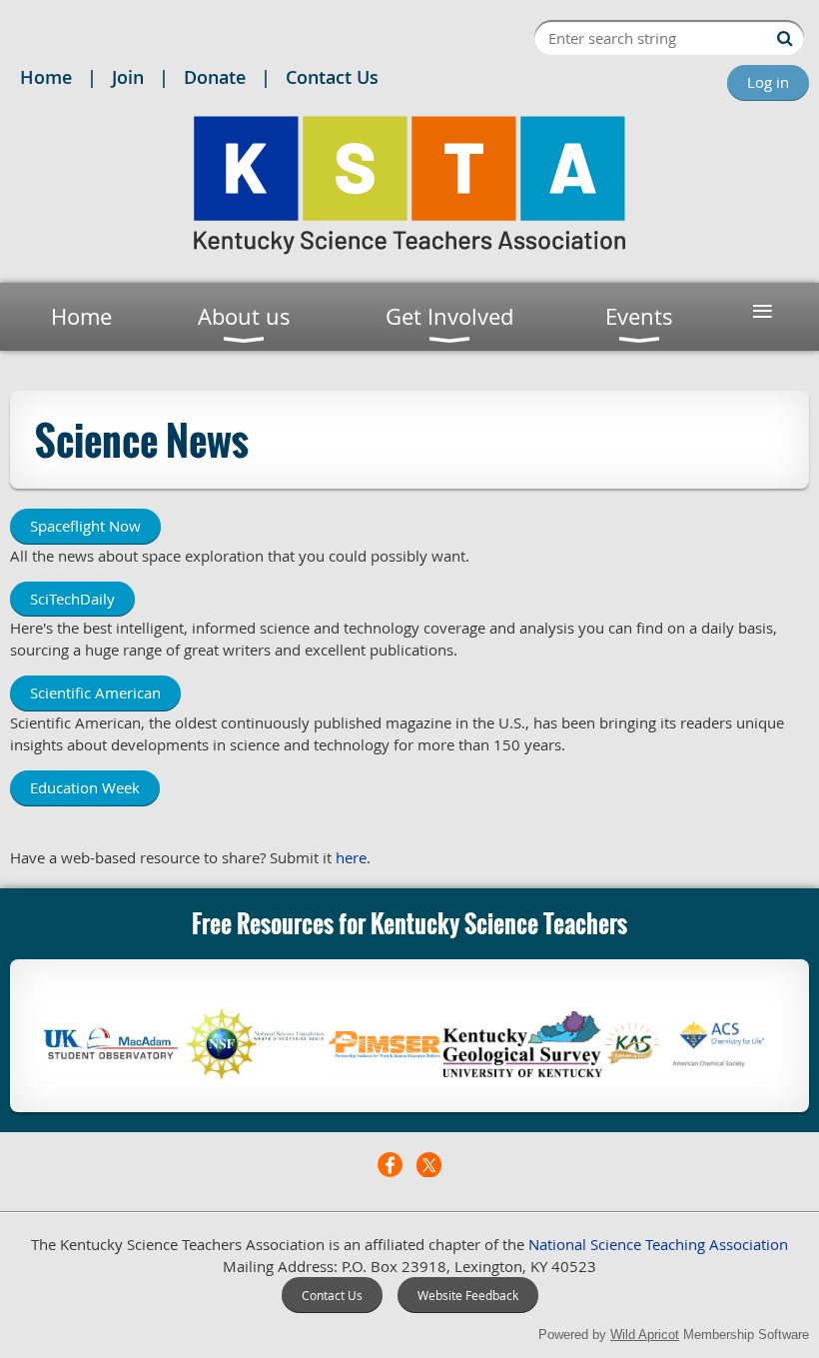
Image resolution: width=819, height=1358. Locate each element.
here (351, 857)
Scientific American (95, 692)
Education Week (85, 787)
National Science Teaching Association (658, 1244)
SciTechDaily (72, 599)
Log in (768, 82)
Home (46, 77)
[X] (428, 1164)
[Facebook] (390, 1164)
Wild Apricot (644, 1334)
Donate (215, 77)
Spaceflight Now (85, 526)
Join (128, 77)
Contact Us (332, 77)
